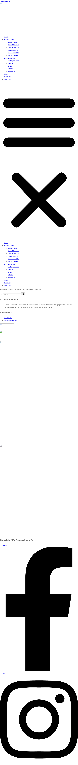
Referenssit (7, 77)
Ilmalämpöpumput (9, 58)
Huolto (10, 66)
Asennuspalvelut (9, 39)
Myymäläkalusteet (13, 45)
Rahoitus (10, 69)
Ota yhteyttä (11, 71)
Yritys (6, 74)
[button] (39, 161)
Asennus (10, 63)
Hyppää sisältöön (5, 1)
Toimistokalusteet (13, 55)
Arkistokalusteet (12, 42)
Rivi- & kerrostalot (13, 53)
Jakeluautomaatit (13, 50)
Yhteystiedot (7, 79)
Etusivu (6, 37)
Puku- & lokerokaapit (14, 47)
